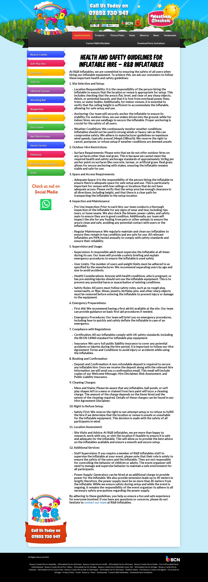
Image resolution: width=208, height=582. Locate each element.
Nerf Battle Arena (40, 136)
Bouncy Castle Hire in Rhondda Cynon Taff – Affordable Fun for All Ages (127, 567)
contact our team (95, 502)
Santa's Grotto (38, 145)
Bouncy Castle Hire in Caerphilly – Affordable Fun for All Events (55, 564)
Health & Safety (82, 35)
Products (100, 35)
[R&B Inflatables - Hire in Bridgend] (51, 19)
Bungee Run (36, 109)
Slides (33, 172)
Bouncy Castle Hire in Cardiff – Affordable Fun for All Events (108, 564)
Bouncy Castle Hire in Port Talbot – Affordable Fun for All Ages (71, 567)
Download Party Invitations (151, 43)
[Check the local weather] (164, 14)
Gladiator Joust (39, 118)
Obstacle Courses (40, 91)
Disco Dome (36, 127)
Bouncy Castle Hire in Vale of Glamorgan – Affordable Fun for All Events (94, 569)
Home (132, 35)
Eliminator (36, 154)
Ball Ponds (36, 72)
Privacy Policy (117, 35)
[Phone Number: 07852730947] (108, 13)
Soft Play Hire (38, 63)
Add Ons (35, 81)
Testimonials (170, 35)
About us (144, 35)
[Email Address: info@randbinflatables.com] (104, 20)
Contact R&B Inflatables (98, 43)
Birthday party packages (43, 163)
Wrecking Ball (38, 100)
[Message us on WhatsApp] (46, 204)
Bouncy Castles (38, 54)
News (156, 35)
